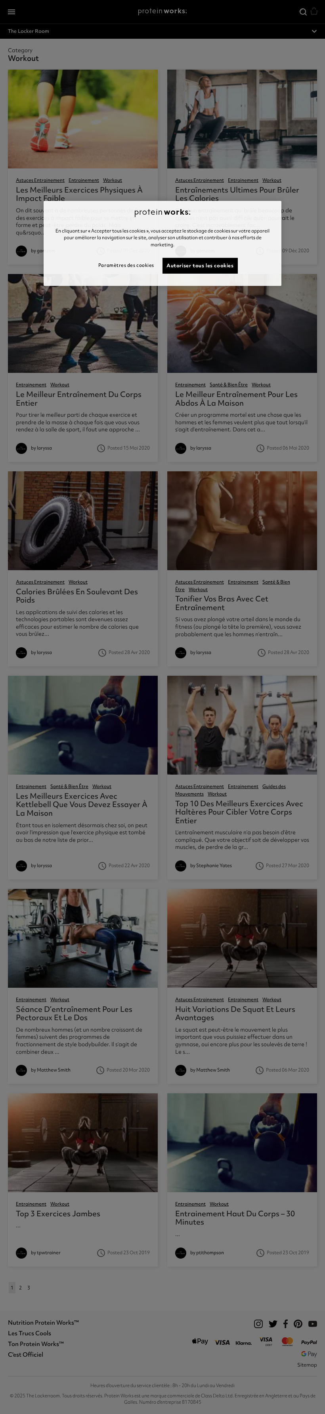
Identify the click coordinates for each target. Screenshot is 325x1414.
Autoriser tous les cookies (200, 265)
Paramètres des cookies (126, 265)
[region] (162, 243)
